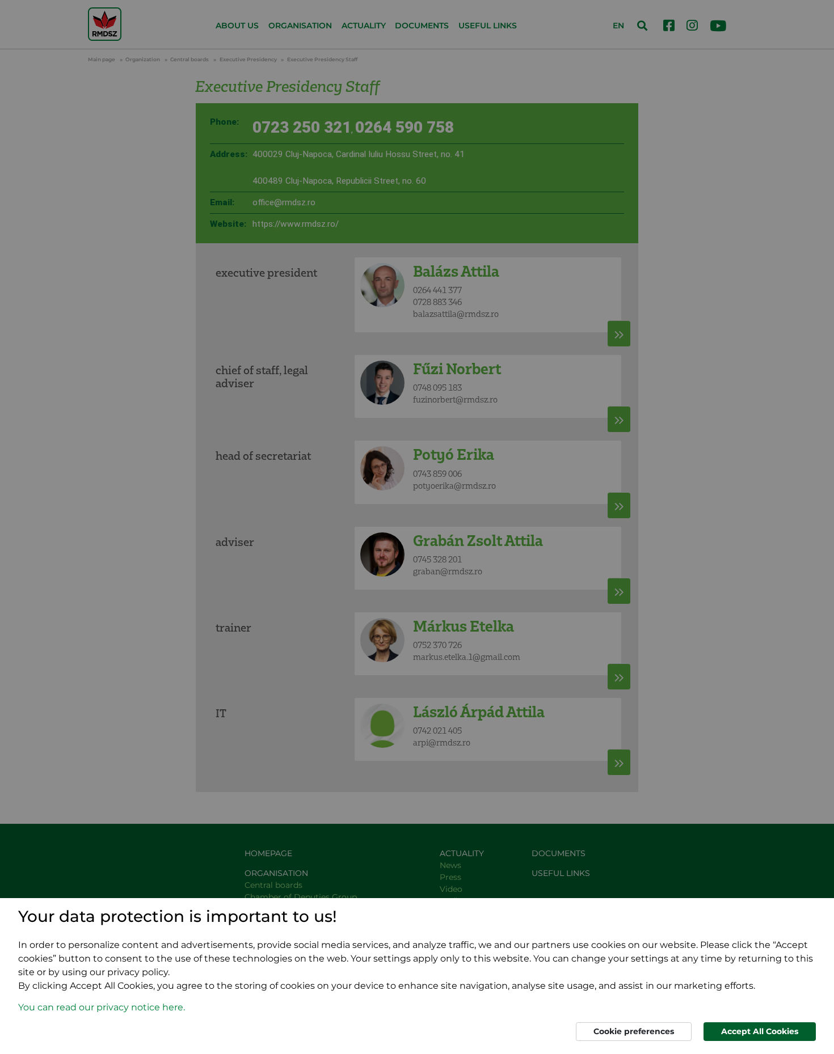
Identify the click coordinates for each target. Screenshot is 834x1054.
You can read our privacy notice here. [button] (101, 1007)
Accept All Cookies (759, 1031)
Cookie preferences (633, 1031)
